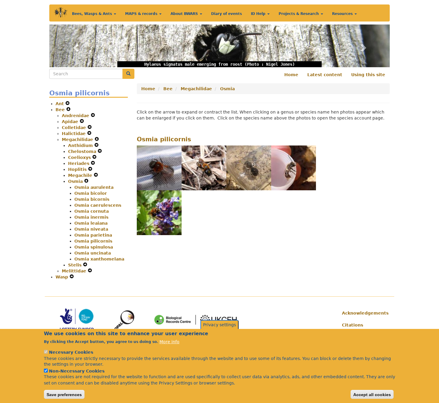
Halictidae (74, 133)
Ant (60, 103)
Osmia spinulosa (93, 247)
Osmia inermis (91, 217)
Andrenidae (76, 115)
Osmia (76, 181)
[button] (74, 45)
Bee (61, 109)
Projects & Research (299, 14)
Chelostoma (83, 151)
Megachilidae (78, 139)
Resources (343, 14)
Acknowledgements (363, 313)
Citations (352, 325)
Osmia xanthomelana (99, 259)
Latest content (324, 74)
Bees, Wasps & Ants (92, 14)
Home (291, 74)
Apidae (71, 121)
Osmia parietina (93, 235)
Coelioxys (80, 157)
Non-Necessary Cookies (77, 370)
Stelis (75, 265)
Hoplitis (78, 169)
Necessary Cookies (71, 352)
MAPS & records (142, 14)
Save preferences (64, 394)
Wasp (63, 277)
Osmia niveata (91, 229)
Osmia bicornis (91, 199)
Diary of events (226, 14)
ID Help (259, 14)
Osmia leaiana (91, 223)
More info (169, 341)
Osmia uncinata (92, 253)
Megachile (81, 175)
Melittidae (75, 271)
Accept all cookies (372, 394)
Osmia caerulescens (97, 205)
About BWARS (185, 14)
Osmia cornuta (91, 211)
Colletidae (75, 127)
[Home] (60, 12)
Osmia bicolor (90, 193)
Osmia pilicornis (93, 241)
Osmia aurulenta (93, 187)
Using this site (368, 74)
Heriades (79, 163)
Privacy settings (219, 324)
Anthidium (81, 145)
